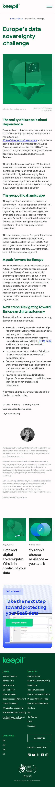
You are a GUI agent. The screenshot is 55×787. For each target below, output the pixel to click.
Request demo (19, 622)
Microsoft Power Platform (39, 694)
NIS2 (48, 340)
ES (4, 754)
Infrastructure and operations (14, 109)
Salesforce (32, 685)
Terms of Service (9, 676)
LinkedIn (23, 497)
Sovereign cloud (30, 404)
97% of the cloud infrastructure (20, 140)
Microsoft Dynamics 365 (38, 699)
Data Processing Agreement (14, 699)
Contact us (39, 738)
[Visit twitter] (38, 755)
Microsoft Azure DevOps (38, 703)
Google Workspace (36, 690)
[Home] (11, 6)
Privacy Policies (9, 694)
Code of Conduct (10, 703)
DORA (42, 340)
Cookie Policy (9, 690)
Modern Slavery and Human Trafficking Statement (14, 718)
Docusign (31, 726)
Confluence (32, 717)
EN (4, 740)
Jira (29, 712)
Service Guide (8, 685)
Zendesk (31, 708)
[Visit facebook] (42, 755)
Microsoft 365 (34, 676)
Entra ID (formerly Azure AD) (39, 681)
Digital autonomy (11, 413)
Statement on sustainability (14, 712)
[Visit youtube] (33, 755)
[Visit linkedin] (29, 755)
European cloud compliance (17, 409)
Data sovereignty (11, 404)
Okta (30, 721)
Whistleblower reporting (13, 708)
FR (4, 749)
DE (4, 745)
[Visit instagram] (47, 755)
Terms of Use (8, 681)
